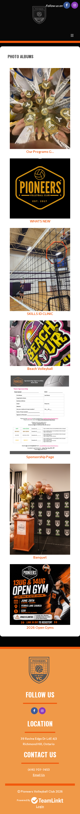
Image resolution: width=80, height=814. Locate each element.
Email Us (39, 775)
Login (40, 806)
